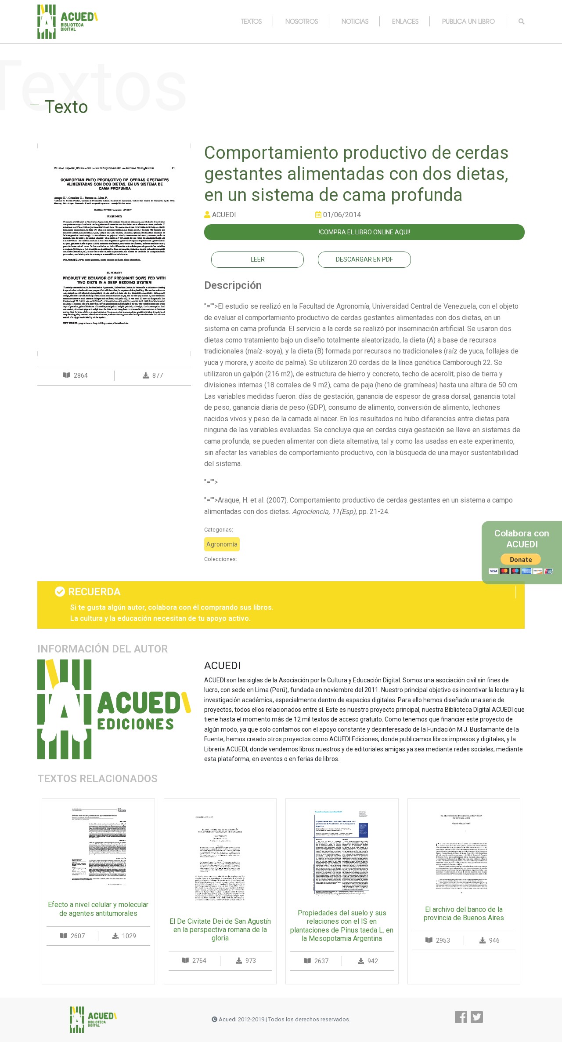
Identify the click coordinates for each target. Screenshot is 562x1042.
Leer (258, 259)
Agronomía (222, 544)
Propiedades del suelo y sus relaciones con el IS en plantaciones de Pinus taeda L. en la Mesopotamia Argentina (341, 926)
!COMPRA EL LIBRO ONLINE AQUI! (364, 232)
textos (251, 21)
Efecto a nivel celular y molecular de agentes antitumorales (98, 908)
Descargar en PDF (364, 259)
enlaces (405, 21)
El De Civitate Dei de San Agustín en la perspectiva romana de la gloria (220, 929)
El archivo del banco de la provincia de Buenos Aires (464, 913)
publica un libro (468, 21)
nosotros (301, 21)
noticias (355, 21)
